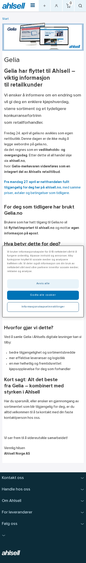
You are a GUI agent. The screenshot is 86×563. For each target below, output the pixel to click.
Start (5, 19)
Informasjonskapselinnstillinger (43, 307)
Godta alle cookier (43, 295)
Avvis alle (43, 283)
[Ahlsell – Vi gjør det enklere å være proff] (13, 6)
